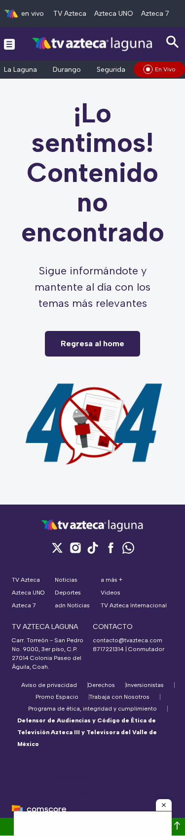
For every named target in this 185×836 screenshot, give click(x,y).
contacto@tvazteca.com (127, 640)
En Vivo (165, 69)
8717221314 (108, 649)
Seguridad (113, 69)
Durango (67, 69)
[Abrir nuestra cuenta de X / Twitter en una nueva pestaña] (57, 547)
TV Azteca (69, 13)
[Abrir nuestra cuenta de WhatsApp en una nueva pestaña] (128, 547)
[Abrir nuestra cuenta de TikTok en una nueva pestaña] (93, 547)
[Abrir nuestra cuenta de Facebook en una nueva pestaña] (110, 547)
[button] (164, 805)
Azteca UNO (113, 13)
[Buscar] (172, 42)
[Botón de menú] (9, 44)
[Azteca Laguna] (92, 43)
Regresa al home (92, 343)
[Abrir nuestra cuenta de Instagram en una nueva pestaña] (75, 547)
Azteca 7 (155, 13)
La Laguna (20, 69)
